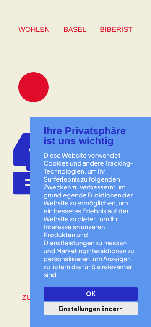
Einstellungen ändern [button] (90, 308)
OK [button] (91, 293)
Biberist (116, 29)
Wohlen (34, 29)
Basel (74, 29)
